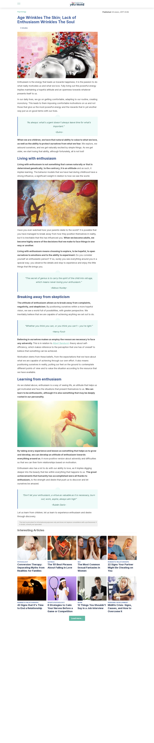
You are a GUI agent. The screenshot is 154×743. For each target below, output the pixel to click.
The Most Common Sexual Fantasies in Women (89, 567)
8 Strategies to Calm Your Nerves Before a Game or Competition (60, 608)
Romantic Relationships (118, 562)
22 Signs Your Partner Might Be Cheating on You (120, 567)
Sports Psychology (56, 602)
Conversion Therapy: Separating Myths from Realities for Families (31, 567)
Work (80, 602)
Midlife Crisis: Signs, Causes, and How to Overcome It (120, 608)
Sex (79, 562)
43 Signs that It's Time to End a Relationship (30, 607)
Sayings (51, 562)
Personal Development (118, 602)
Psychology (21, 12)
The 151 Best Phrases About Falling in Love (60, 566)
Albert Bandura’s (61, 343)
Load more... (77, 618)
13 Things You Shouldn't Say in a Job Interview (92, 607)
